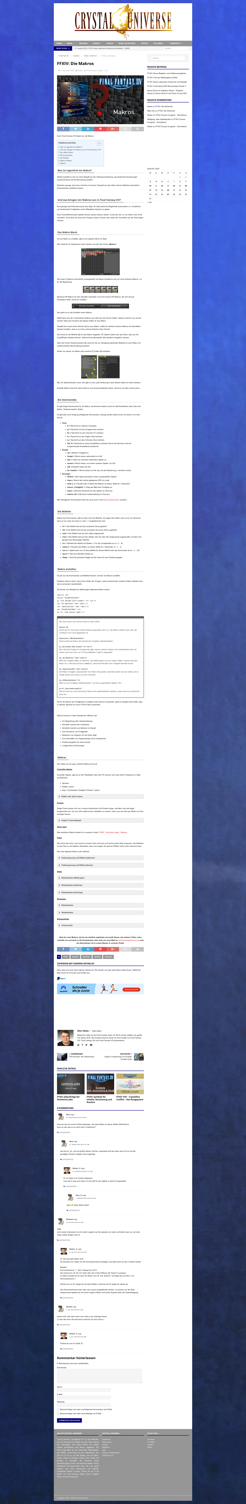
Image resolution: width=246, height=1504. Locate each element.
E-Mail (59, 1394)
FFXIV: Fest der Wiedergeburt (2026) (162, 78)
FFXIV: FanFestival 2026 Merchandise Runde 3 (166, 86)
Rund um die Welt (127, 43)
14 (174, 186)
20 (168, 190)
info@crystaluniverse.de (129, 940)
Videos (109, 43)
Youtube (150, 1445)
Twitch (149, 1447)
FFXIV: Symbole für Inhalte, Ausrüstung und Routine (99, 1099)
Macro (75, 957)
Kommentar (61, 1368)
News (69, 43)
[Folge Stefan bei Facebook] (81, 1045)
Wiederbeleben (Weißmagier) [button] (72, 878)
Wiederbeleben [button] (67, 905)
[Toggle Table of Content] (98, 143)
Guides (96, 43)
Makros (63, 163)
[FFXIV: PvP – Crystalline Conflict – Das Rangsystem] (130, 1084)
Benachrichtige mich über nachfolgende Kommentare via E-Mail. (86, 1409)
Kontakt (105, 1445)
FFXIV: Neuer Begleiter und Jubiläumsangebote (166, 73)
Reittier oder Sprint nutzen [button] (72, 796)
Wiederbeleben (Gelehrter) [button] (71, 885)
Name (59, 1387)
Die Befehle (64, 158)
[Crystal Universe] (123, 39)
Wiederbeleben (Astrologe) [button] (72, 892)
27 (168, 194)
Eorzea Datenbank (111, 500)
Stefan (80, 71)
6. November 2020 (67, 71)
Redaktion (106, 1447)
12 (162, 186)
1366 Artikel (96, 1031)
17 (150, 190)
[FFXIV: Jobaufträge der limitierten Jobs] (71, 1084)
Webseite (61, 1402)
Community (175, 43)
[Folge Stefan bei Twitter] (85, 1045)
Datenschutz (106, 1442)
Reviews (83, 43)
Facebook (151, 1439)
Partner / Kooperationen (111, 1453)
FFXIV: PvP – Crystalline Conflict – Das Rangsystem (129, 1098)
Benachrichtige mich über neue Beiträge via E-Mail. (81, 1413)
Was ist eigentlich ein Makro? (71, 147)
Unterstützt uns (108, 1455)
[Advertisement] (100, 1011)
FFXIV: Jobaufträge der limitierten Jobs (68, 1098)
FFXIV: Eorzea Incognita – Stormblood (171, 115)
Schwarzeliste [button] (67, 925)
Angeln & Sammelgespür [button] (71, 820)
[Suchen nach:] (176, 48)
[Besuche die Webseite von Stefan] (78, 1045)
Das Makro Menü (66, 152)
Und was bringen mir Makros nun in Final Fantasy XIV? (80, 150)
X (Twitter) (151, 1442)
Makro (97, 957)
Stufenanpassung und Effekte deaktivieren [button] (78, 858)
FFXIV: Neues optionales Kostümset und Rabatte (167, 82)
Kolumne (157, 43)
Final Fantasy (92, 71)
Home (59, 43)
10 (150, 186)
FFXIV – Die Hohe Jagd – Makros (113, 832)
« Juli (149, 202)
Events (144, 43)
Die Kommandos (66, 155)
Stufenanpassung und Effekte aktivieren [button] (77, 865)
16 (186, 186)
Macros (86, 957)
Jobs (104, 1450)
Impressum (106, 1439)
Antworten (64, 1132)
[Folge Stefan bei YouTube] (90, 1045)
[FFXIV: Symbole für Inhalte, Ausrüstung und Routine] (100, 1084)
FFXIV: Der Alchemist (164, 106)
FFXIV (66, 957)
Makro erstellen (66, 161)
